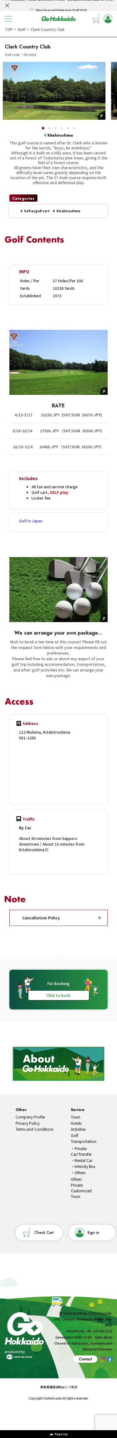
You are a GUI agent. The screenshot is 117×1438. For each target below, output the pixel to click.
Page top (61, 1434)
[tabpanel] (54, 91)
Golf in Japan (30, 520)
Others (80, 1172)
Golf (74, 1135)
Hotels (76, 1123)
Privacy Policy (28, 1123)
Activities (78, 1129)
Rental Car (83, 1160)
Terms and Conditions (34, 1129)
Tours (75, 1116)
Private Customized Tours (81, 1190)
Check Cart (43, 1232)
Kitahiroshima (60, 135)
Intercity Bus (85, 1166)
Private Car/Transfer (81, 1151)
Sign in (93, 1232)
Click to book (58, 995)
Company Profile (30, 1116)
